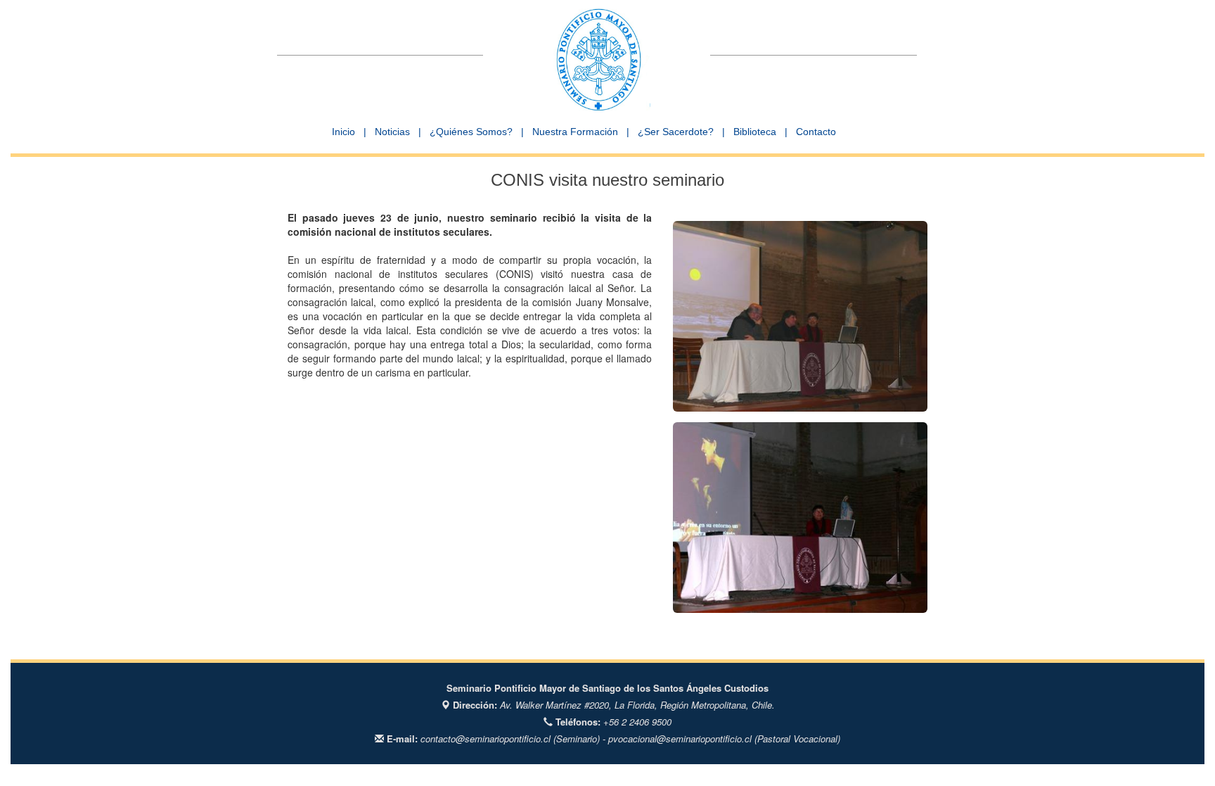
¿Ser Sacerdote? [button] (676, 131)
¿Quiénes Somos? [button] (471, 131)
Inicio (343, 131)
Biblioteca (754, 131)
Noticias (392, 131)
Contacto (816, 131)
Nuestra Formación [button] (575, 131)
